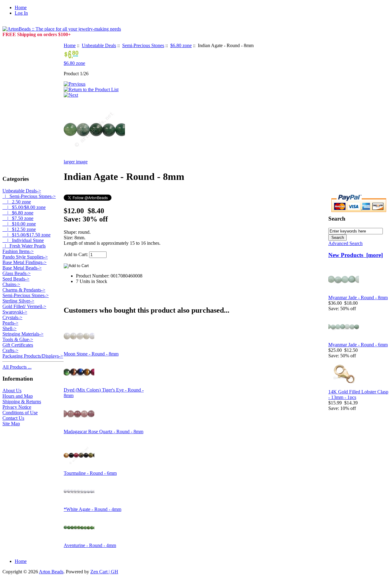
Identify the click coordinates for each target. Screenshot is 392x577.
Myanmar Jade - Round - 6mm (358, 344)
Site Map (11, 423)
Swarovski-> (14, 312)
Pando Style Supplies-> (25, 256)
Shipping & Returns (21, 401)
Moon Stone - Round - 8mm (91, 353)
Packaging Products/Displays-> (32, 356)
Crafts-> (10, 350)
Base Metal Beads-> (22, 267)
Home (21, 7)
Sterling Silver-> (18, 300)
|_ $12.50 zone (19, 229)
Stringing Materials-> (22, 334)
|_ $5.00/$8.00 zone (24, 207)
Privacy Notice (16, 407)
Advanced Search (345, 243)
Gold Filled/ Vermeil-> (24, 306)
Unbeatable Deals (99, 45)
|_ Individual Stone (23, 240)
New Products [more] (355, 255)
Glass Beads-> (16, 273)
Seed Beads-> (15, 278)
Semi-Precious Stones (143, 45)
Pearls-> (10, 323)
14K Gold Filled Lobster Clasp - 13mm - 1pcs (358, 394)
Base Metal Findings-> (24, 262)
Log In (21, 13)
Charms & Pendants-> (23, 289)
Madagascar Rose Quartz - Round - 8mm (103, 431)
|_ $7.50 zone (17, 218)
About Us (11, 390)
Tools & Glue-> (17, 339)
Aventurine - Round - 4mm (90, 545)
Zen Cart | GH (104, 571)
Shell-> (9, 328)
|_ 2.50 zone (16, 201)
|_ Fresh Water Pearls (24, 245)
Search (336, 218)
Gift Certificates (17, 345)
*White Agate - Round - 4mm (92, 509)
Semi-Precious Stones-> (25, 295)
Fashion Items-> (18, 251)
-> (21, 190)
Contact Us (13, 418)
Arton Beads (51, 571)
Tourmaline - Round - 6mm (90, 473)
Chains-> (11, 284)
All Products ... (17, 367)
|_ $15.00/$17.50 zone (26, 234)
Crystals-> (12, 317)
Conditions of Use (20, 412)
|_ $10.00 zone (19, 223)
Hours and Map (17, 396)
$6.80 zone (181, 45)
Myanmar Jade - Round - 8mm (358, 297)
